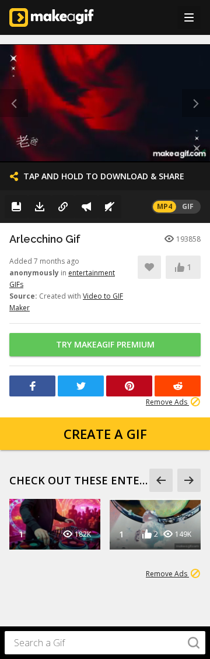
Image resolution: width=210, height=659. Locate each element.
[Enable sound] (109, 206)
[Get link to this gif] (63, 206)
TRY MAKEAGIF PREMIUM (105, 344)
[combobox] (105, 642)
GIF (188, 206)
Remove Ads (167, 402)
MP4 (164, 206)
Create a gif (105, 433)
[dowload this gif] (39, 206)
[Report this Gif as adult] (86, 206)
